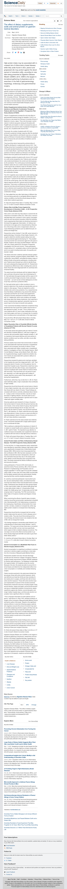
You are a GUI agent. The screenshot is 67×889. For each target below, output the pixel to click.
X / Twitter (8, 860)
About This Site (12, 879)
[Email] (24, 52)
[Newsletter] (61, 3)
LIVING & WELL (42, 79)
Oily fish (27, 677)
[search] (61, 16)
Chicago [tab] (33, 705)
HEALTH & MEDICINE (44, 59)
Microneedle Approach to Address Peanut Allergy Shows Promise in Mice (19, 783)
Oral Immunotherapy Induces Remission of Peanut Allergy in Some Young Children (19, 796)
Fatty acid (28, 672)
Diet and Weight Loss (13, 667)
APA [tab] (27, 705)
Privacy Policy (38, 879)
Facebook (8, 858)
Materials (6, 697)
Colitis (8, 685)
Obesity (9, 682)
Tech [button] (17, 16)
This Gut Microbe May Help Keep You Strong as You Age (50, 101)
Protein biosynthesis (31, 675)
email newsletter (41, 10)
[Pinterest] (18, 52)
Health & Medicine (10, 661)
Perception (43, 71)
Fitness (42, 84)
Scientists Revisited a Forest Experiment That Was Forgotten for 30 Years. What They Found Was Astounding (21, 824)
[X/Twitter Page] (47, 3)
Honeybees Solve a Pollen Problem (50, 51)
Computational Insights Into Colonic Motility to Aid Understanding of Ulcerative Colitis (19, 756)
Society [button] (31, 16)
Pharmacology (44, 61)
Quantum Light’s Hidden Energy (49, 49)
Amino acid (28, 660)
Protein (27, 663)
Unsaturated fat (29, 669)
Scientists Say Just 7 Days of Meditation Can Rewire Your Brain (51, 134)
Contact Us (9, 874)
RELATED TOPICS (9, 657)
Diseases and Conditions (11, 675)
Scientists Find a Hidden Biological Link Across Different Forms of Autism (20, 815)
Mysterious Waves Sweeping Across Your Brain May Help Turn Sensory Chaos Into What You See (51, 113)
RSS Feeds (9, 848)
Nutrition (9, 679)
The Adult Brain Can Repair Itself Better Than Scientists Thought (51, 120)
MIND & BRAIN (42, 69)
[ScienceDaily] (14, 3)
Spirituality (43, 74)
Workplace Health (45, 64)
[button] (55, 21)
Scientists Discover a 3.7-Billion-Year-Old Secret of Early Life (20, 828)
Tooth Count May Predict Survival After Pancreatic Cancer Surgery (51, 98)
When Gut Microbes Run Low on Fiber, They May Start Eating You (51, 130)
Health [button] (10, 16)
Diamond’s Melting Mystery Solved (49, 33)
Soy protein (28, 680)
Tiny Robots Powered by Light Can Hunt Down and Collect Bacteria (51, 105)
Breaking (42, 24)
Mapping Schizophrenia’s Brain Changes (51, 28)
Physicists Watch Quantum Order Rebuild (51, 40)
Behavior (43, 76)
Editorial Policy (47, 879)
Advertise (30, 879)
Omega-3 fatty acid (30, 666)
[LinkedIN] (21, 52)
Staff (18, 879)
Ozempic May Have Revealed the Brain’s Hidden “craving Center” (51, 117)
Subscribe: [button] (53, 3)
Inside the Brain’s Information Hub (49, 42)
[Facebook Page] (44, 3)
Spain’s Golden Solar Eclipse (48, 38)
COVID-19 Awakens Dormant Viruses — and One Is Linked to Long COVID (51, 127)
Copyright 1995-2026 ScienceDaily (14, 881)
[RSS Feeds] (58, 3)
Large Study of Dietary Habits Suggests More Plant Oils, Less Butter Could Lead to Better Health (20, 743)
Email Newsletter (10, 845)
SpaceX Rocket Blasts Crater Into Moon (51, 35)
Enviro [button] (23, 16)
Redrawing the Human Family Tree (50, 30)
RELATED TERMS (27, 657)
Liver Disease (11, 664)
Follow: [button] (40, 3)
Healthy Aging (44, 66)
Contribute (23, 879)
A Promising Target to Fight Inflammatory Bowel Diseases (19, 769)
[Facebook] (13, 52)
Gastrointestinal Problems (11, 671)
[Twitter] (16, 52)
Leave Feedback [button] (10, 872)
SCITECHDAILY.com (15, 809)
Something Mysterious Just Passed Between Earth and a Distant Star (20, 819)
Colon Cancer (11, 688)
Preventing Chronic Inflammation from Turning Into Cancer (20, 730)
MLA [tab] (22, 705)
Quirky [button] (38, 16)
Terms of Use (55, 879)
